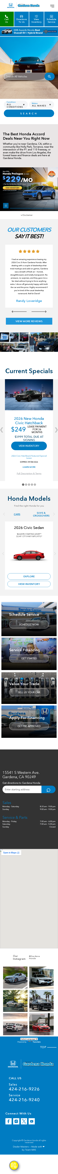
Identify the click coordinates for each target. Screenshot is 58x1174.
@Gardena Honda (34, 957)
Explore (29, 576)
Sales (24, 1087)
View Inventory (29, 584)
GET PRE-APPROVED (29, 726)
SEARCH (29, 113)
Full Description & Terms (29, 473)
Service (24, 1097)
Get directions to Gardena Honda (21, 782)
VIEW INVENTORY (29, 445)
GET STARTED (29, 658)
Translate (37, 1042)
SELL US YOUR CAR (29, 692)
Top (43, 1047)
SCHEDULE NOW (29, 624)
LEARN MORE (29, 467)
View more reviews (29, 321)
